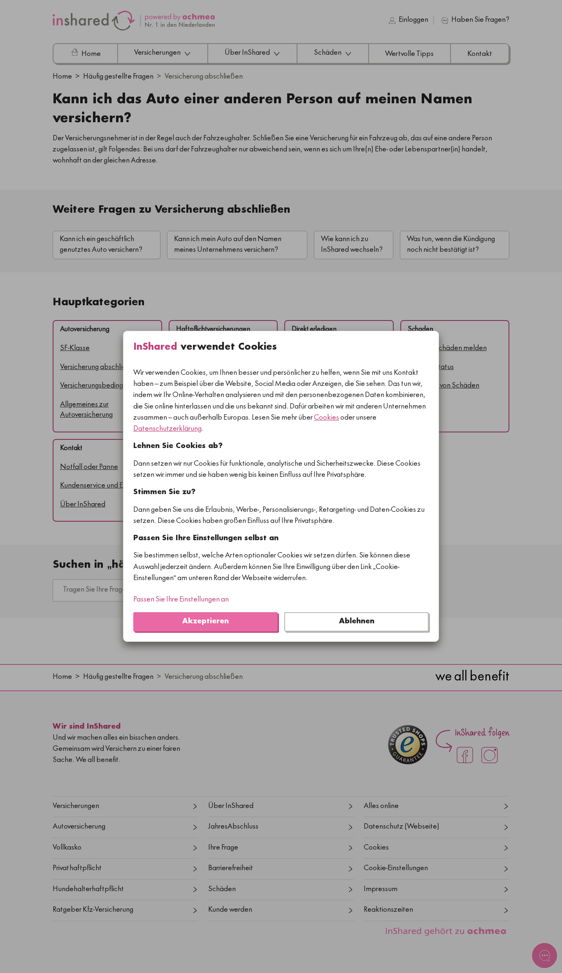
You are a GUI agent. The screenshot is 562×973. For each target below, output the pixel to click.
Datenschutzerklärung (167, 429)
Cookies (326, 418)
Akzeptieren (205, 621)
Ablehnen (356, 621)
